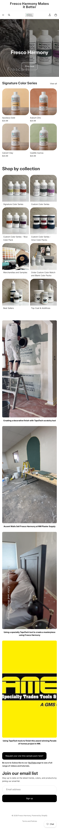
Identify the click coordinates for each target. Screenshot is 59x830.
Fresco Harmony (24, 815)
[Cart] (56, 15)
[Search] (9, 15)
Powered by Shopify (39, 815)
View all (53, 83)
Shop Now (29, 66)
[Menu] (3, 15)
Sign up (29, 798)
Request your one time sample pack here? (24, 756)
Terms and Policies (29, 821)
